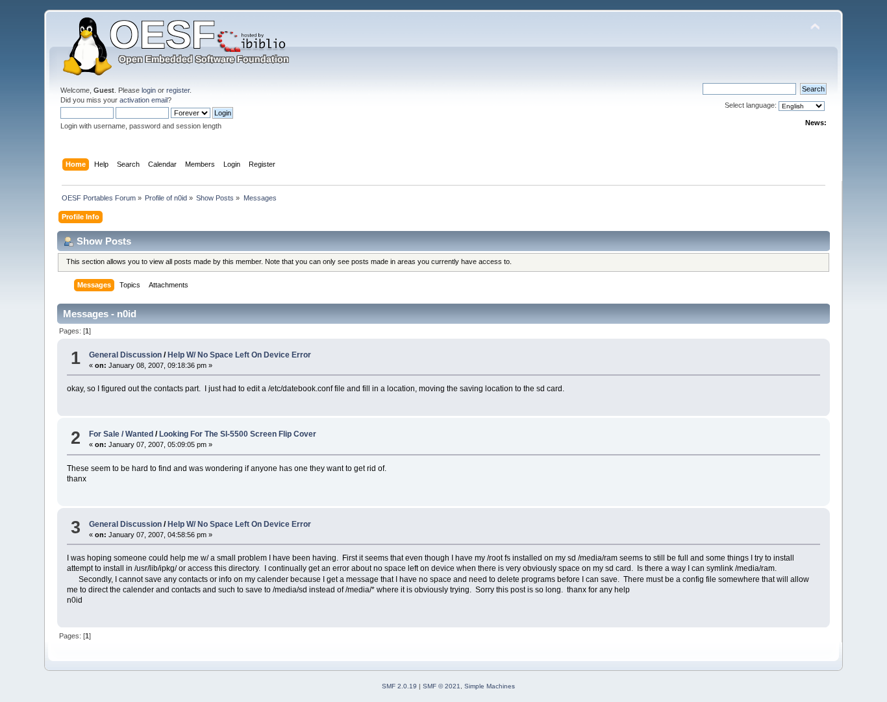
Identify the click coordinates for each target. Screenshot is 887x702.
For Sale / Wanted (121, 434)
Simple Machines (489, 686)
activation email (143, 100)
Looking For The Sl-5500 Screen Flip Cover (237, 434)
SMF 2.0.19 (399, 686)
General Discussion (125, 354)
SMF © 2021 (441, 686)
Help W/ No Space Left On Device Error (239, 354)
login (149, 90)
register (178, 90)
